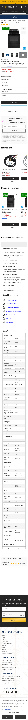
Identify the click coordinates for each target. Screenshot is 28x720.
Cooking (9, 20)
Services (3, 647)
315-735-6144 (8, 669)
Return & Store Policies (7, 653)
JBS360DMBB (8, 76)
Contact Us (4, 651)
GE (8, 75)
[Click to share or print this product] (23, 28)
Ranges (14, 20)
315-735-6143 (12, 667)
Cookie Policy (8, 709)
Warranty (8, 318)
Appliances (3, 20)
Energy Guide (9, 322)
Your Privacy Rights (14, 712)
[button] (2, 7)
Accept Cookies (20, 717)
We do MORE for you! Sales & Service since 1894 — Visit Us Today (14, 2)
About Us (4, 649)
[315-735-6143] (21, 7)
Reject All (7, 717)
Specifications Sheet (11, 315)
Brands (3, 639)
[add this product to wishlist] (23, 32)
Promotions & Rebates (7, 643)
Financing (4, 645)
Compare (12, 181)
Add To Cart (14, 102)
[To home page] (9, 7)
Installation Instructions (12, 300)
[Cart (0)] (25, 7)
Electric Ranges (21, 20)
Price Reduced (5, 641)
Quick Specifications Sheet (13, 311)
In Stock (3, 637)
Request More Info (15, 111)
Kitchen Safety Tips (11, 303)
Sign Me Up (14, 620)
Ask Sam (14, 131)
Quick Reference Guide (12, 307)
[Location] (17, 7)
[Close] (26, 700)
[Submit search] (24, 11)
